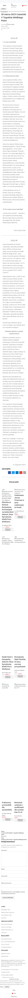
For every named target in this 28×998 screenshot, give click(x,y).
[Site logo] (14, 5)
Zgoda (7, 987)
